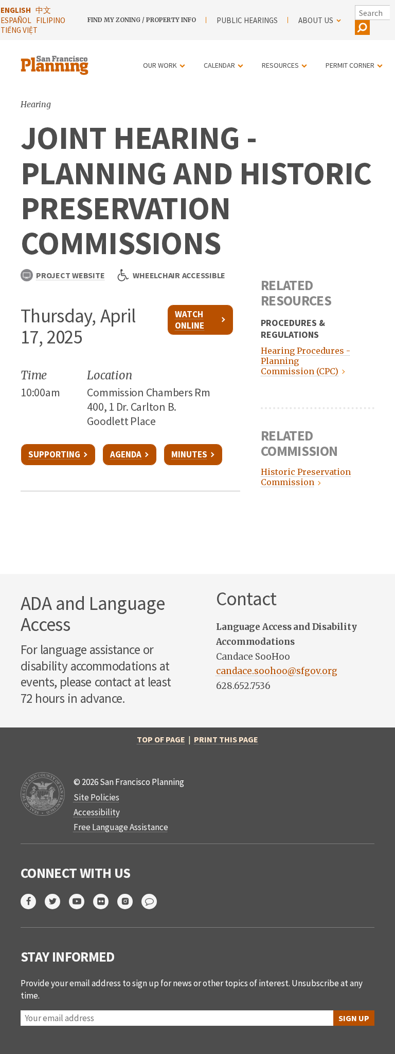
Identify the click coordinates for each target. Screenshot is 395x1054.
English (16, 10)
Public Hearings (247, 20)
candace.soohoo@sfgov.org (276, 671)
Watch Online (189, 320)
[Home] (56, 59)
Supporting (54, 454)
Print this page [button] (226, 739)
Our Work (160, 65)
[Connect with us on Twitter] (57, 901)
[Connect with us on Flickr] (105, 901)
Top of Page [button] (161, 739)
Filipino (50, 20)
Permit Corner (350, 65)
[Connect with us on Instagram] (129, 901)
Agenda (125, 454)
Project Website (70, 275)
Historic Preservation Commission (306, 477)
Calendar (219, 65)
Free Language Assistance (121, 827)
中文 (43, 10)
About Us (315, 20)
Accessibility (97, 812)
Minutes (189, 454)
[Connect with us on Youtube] (81, 901)
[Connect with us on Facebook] (33, 901)
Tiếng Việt (19, 30)
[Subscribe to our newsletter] (153, 901)
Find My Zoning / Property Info (141, 20)
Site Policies (96, 797)
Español (16, 20)
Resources (280, 65)
